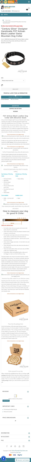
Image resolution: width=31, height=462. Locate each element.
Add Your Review (14, 99)
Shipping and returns (15, 108)
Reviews (15, 111)
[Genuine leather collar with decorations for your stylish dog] (15, 166)
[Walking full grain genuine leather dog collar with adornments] (15, 275)
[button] (28, 15)
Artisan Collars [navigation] (7, 20)
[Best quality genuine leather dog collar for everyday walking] (15, 149)
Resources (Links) (8, 411)
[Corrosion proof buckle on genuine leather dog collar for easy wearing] (15, 136)
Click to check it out (15, 97)
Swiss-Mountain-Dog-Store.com (20, 450)
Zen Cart (18, 452)
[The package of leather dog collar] (15, 308)
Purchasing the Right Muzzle (10, 409)
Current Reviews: (5, 99)
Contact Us (16, 11)
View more (6, 400)
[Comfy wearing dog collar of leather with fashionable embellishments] (16, 204)
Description (15, 105)
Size (2, 77)
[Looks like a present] (15, 355)
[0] (27, 10)
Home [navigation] (3, 20)
